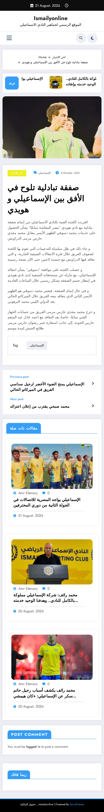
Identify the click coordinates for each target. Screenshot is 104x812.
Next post (16, 399)
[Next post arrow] (93, 406)
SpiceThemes (77, 804)
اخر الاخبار (17, 173)
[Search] (81, 38)
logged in (33, 746)
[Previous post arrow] (93, 384)
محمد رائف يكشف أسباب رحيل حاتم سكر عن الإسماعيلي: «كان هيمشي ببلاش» (44, 693)
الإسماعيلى (44, 173)
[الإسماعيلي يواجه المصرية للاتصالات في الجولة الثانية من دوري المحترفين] (52, 466)
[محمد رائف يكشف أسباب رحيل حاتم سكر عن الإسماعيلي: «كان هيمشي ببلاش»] (52, 657)
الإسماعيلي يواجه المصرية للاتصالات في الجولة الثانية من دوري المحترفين (46, 502)
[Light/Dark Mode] (92, 38)
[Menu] (9, 38)
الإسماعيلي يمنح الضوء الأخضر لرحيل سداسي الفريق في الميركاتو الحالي (47, 387)
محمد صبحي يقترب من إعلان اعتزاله (39, 406)
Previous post (19, 377)
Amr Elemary (28, 492)
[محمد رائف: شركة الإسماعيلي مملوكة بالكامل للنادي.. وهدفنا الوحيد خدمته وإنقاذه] (52, 561)
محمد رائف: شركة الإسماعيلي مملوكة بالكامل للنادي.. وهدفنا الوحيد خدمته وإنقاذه (45, 598)
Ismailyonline (50, 18)
